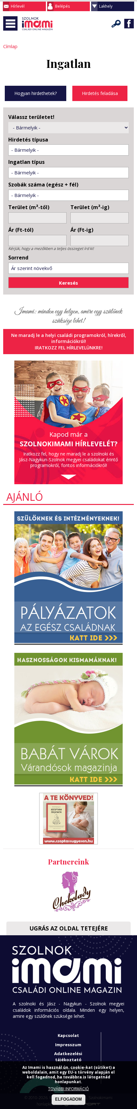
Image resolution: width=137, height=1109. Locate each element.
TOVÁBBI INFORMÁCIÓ (68, 1088)
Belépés (62, 6)
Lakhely (105, 6)
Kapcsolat (68, 1035)
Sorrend (18, 257)
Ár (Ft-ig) (81, 230)
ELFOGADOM (68, 1099)
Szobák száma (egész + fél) (43, 184)
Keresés (116, 23)
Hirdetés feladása (100, 93)
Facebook (129, 23)
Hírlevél (18, 6)
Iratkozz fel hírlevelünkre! (69, 348)
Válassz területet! (31, 117)
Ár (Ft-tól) (20, 230)
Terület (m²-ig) (89, 207)
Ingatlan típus (26, 162)
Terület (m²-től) (28, 207)
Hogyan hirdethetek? (35, 93)
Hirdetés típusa (28, 139)
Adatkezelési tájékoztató (68, 1056)
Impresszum (68, 1044)
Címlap (10, 46)
